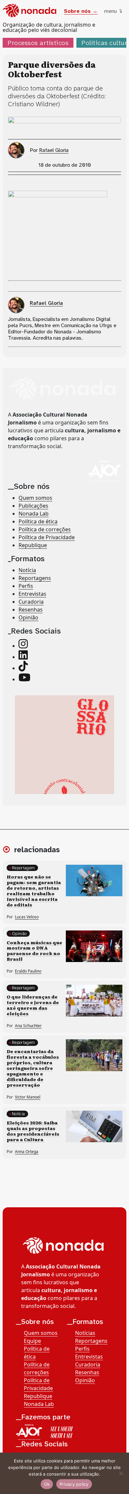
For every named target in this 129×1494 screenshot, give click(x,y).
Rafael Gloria (53, 150)
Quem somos (35, 497)
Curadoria (31, 601)
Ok (47, 1484)
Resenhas (31, 609)
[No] (120, 1473)
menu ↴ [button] (113, 11)
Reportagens (35, 578)
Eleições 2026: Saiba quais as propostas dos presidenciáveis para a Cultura (33, 1131)
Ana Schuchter (28, 1025)
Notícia (27, 570)
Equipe (32, 1340)
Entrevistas (32, 593)
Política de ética (38, 521)
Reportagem (23, 868)
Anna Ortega (26, 1151)
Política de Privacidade (47, 537)
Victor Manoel (27, 1097)
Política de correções (45, 529)
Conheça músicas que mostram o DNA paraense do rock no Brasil (34, 950)
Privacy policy (74, 1484)
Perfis (26, 586)
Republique (33, 545)
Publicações (33, 505)
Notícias (85, 1333)
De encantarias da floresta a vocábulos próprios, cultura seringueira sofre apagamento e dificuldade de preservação (33, 1068)
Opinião (28, 617)
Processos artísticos (38, 42)
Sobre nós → (81, 11)
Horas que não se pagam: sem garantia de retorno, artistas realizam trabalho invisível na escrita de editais (34, 890)
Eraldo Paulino (28, 971)
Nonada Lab (34, 513)
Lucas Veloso (27, 917)
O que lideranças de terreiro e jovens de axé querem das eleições (33, 1005)
